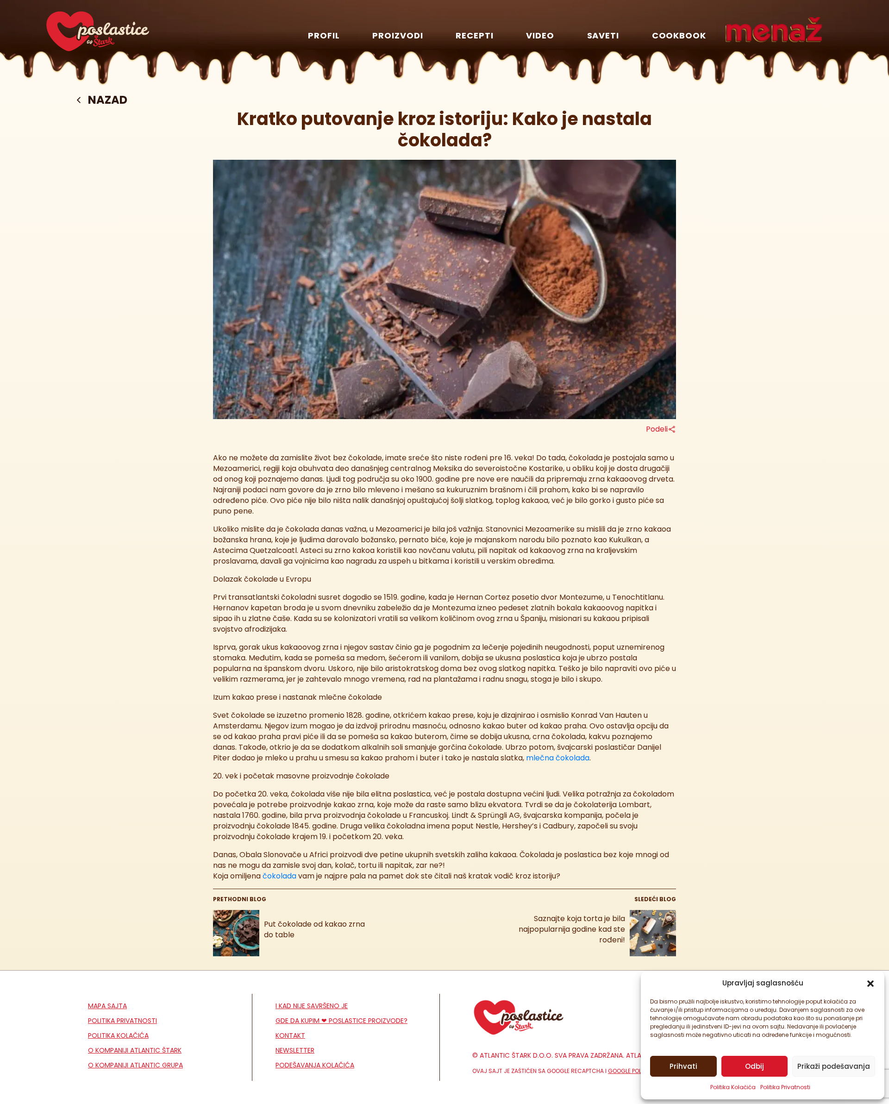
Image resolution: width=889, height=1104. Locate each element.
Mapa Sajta (107, 1005)
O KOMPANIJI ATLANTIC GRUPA (135, 1065)
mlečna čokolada (557, 758)
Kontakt (290, 1035)
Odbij (754, 1066)
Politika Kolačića (733, 1087)
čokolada (279, 876)
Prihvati (683, 1066)
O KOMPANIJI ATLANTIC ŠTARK (135, 1050)
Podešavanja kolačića (314, 1065)
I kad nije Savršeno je (311, 1005)
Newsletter (294, 1050)
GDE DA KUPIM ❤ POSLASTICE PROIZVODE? (341, 1020)
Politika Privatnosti (785, 1087)
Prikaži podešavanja (833, 1066)
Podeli (657, 429)
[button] (870, 983)
